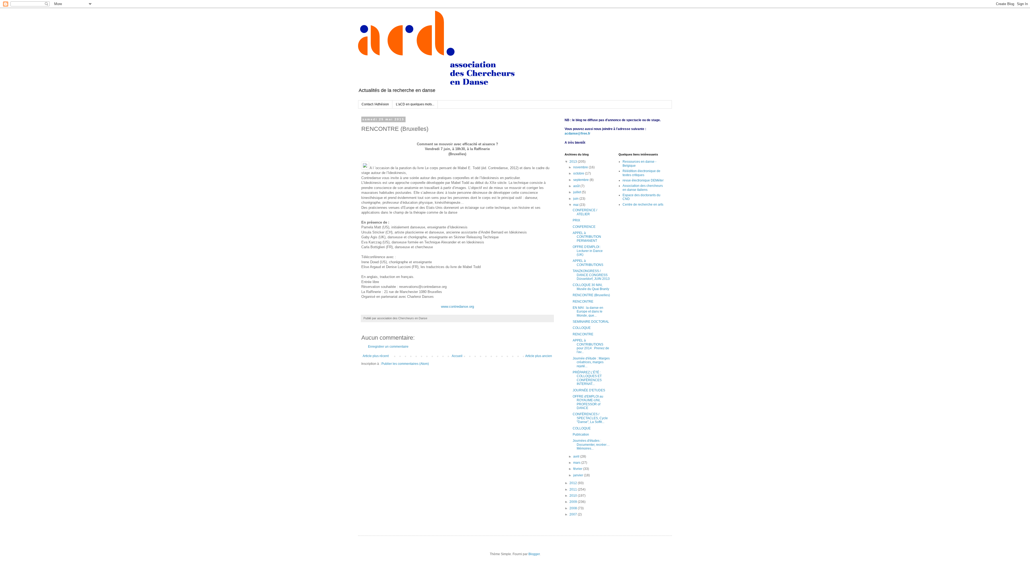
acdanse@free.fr (577, 133)
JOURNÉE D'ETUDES (589, 390)
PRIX (576, 220)
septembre (581, 180)
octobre (579, 173)
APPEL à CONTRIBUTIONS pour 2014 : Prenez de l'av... (591, 346)
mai (576, 205)
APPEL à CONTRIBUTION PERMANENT (587, 237)
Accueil (457, 356)
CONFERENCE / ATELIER (585, 212)
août (576, 186)
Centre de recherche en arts (643, 204)
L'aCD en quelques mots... (415, 104)
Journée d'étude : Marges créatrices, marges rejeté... (591, 362)
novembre (581, 167)
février (578, 469)
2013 (573, 162)
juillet (577, 192)
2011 (573, 489)
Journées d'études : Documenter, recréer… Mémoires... (591, 444)
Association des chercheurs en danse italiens (643, 187)
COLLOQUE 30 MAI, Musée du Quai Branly (591, 287)
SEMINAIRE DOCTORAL (591, 322)
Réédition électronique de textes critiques (641, 173)
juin (576, 199)
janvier (578, 475)
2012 (573, 483)
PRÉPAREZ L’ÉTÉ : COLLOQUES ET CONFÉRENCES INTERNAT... (587, 378)
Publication (581, 434)
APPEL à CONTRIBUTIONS (588, 262)
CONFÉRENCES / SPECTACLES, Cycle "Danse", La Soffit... (590, 418)
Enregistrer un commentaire (388, 346)
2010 (573, 496)
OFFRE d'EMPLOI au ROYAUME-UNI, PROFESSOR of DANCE (588, 402)
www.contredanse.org (457, 307)
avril (576, 456)
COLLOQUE (582, 328)
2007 (573, 514)
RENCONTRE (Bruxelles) (591, 295)
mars (577, 463)
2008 (573, 508)
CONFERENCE (584, 227)
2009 (573, 502)
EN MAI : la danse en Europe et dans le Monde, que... (588, 311)
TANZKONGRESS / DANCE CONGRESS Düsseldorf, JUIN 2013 (591, 275)
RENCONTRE (583, 301)
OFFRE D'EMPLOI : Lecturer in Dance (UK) (588, 251)
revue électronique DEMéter (643, 180)
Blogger (534, 554)
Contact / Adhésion (375, 104)
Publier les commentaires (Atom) (405, 364)
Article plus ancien (538, 356)
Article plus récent (376, 356)
